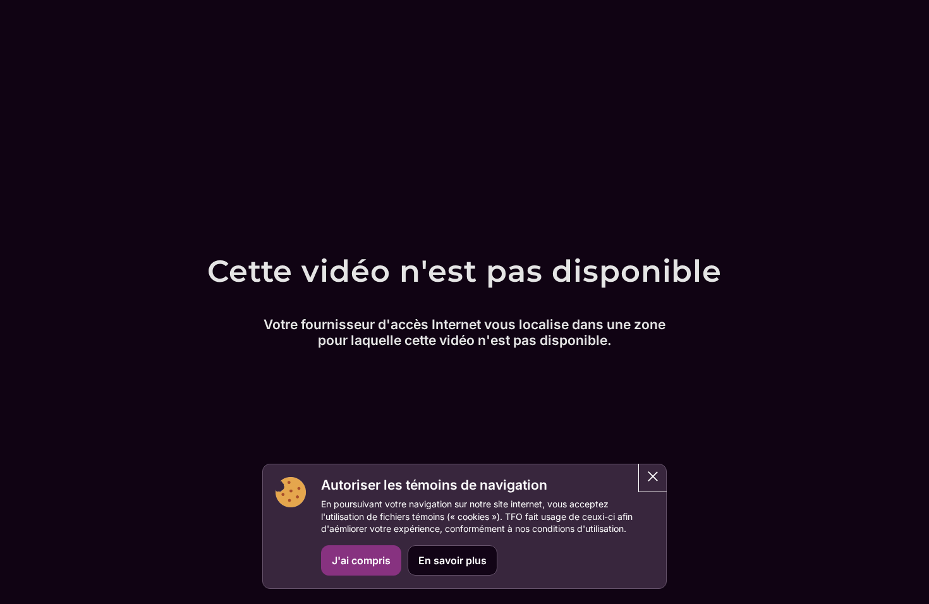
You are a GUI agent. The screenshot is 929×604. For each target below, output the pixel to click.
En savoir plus (452, 560)
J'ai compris (361, 560)
